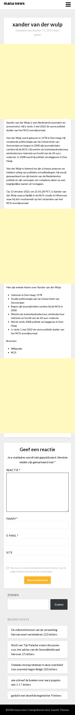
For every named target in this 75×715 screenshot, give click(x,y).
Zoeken (13, 595)
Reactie (13, 470)
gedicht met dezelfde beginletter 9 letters (36, 695)
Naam (11, 518)
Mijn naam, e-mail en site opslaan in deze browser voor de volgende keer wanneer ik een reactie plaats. (38, 569)
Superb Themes (60, 709)
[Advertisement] (37, 81)
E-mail (12, 535)
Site (9, 552)
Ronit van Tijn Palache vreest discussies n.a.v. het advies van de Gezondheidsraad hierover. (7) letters (35, 649)
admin (37, 34)
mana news (14, 3)
